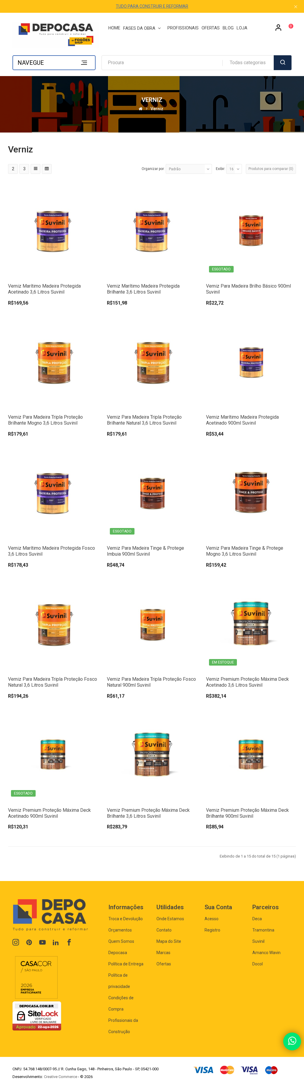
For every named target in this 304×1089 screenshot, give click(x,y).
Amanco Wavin (266, 952)
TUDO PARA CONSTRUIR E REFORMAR (152, 6)
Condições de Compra (121, 1003)
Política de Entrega (125, 964)
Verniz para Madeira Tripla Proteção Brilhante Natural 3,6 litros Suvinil (144, 420)
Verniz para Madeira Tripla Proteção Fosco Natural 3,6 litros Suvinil (52, 682)
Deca (257, 918)
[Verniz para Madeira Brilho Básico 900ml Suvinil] (251, 230)
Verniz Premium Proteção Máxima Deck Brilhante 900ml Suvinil (247, 813)
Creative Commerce (60, 1076)
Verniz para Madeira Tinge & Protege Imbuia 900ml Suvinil (145, 551)
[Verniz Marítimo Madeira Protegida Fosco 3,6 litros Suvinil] (53, 492)
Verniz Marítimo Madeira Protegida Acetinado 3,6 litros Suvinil (44, 289)
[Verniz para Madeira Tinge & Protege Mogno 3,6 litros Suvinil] (251, 492)
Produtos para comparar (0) (270, 169)
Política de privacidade (119, 981)
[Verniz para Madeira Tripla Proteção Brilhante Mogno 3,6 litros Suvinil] (53, 361)
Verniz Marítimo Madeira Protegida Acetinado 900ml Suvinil (242, 420)
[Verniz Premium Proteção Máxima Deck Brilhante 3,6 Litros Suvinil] (152, 754)
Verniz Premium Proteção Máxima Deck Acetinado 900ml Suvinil (49, 813)
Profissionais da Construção (123, 1026)
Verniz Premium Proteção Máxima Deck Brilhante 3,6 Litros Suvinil (148, 813)
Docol (257, 964)
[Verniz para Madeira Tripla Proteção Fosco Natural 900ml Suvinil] (152, 623)
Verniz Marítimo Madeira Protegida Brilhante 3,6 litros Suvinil (143, 289)
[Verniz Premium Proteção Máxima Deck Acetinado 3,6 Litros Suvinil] (251, 623)
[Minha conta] (278, 29)
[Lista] (35, 169)
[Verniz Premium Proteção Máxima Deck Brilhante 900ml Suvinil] (251, 754)
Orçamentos (120, 930)
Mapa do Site (168, 941)
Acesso (211, 918)
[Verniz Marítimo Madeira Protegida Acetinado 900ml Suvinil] (251, 361)
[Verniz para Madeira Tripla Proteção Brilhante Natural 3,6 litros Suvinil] (152, 361)
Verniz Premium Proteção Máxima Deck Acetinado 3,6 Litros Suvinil (247, 682)
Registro (212, 930)
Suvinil (258, 941)
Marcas (163, 952)
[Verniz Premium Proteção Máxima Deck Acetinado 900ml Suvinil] (53, 754)
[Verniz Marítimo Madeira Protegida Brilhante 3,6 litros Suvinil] (152, 230)
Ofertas (163, 964)
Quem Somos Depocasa (121, 947)
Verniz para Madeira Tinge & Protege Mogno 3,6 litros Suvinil (244, 551)
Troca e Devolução (125, 918)
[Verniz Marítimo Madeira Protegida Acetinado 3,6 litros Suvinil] (53, 230)
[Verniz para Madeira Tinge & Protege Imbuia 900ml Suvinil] (152, 492)
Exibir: (220, 169)
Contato (164, 930)
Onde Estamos (170, 918)
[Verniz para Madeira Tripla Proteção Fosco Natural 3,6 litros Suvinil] (53, 623)
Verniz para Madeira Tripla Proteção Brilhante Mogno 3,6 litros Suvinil (45, 420)
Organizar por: (153, 169)
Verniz (157, 109)
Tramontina (263, 930)
